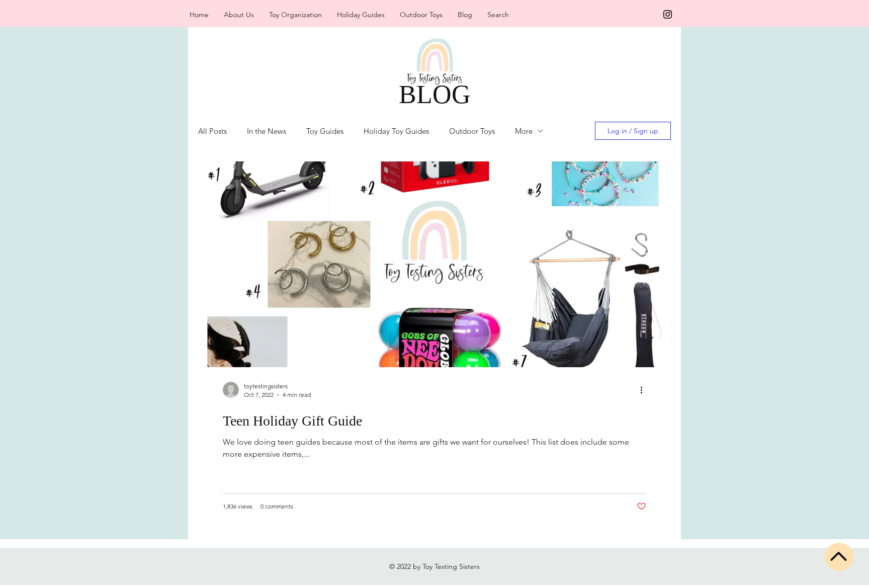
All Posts (212, 131)
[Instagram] (667, 14)
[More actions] (645, 390)
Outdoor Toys (472, 131)
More (524, 131)
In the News (266, 131)
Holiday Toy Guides (396, 131)
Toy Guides (324, 131)
